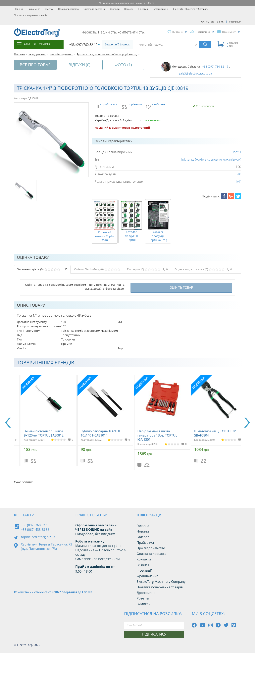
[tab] (42, 269)
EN (212, 21)
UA (202, 21)
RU (207, 21)
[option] (42, 420)
